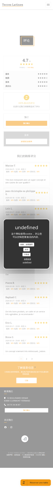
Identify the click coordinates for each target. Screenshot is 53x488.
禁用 (26, 249)
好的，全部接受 (26, 244)
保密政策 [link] (27, 259)
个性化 (26, 254)
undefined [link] (27, 262)
